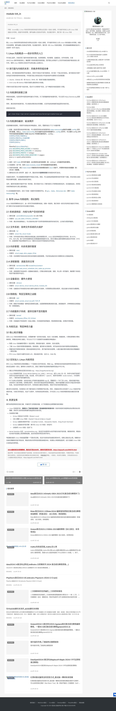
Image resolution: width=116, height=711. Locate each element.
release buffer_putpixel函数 (95, 76)
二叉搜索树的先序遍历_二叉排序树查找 (46, 591)
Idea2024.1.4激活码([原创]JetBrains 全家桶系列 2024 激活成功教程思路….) (37, 564)
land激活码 (90, 214)
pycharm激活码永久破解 (94, 175)
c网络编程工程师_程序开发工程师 (96, 68)
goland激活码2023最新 (93, 224)
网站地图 (81, 702)
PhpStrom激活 (51, 3)
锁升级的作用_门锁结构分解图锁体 (44, 642)
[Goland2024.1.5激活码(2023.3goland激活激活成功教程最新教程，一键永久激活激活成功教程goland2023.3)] (17, 630)
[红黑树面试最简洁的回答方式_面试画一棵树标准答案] (17, 683)
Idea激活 (22, 3)
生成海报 (11, 472)
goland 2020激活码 (92, 221)
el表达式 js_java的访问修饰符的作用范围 (98, 79)
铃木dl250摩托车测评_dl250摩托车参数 (22, 609)
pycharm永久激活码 (92, 181)
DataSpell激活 (61, 702)
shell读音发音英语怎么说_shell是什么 (97, 51)
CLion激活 (52, 702)
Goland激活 (41, 3)
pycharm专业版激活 (92, 178)
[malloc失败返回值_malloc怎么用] (17, 552)
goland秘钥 (90, 240)
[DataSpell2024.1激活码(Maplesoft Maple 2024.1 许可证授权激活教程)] (17, 665)
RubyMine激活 (72, 702)
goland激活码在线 (92, 237)
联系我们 (44, 455)
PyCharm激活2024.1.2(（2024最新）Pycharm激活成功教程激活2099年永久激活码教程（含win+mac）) (98, 117)
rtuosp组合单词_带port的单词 (95, 65)
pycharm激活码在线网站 (94, 184)
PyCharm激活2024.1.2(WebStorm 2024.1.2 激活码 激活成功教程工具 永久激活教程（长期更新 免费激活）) (98, 162)
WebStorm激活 (42, 702)
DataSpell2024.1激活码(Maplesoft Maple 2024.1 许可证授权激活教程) (55, 661)
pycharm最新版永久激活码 (94, 204)
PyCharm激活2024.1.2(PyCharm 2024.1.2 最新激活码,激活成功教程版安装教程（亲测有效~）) (98, 102)
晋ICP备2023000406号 (68, 705)
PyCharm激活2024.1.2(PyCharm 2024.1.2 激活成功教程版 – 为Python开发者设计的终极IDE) (98, 134)
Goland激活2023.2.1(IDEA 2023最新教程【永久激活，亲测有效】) (54, 530)
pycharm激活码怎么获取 (94, 197)
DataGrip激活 (62, 3)
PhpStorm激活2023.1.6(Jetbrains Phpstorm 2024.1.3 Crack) (31, 578)
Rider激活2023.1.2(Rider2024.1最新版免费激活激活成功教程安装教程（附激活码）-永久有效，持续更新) (55, 512)
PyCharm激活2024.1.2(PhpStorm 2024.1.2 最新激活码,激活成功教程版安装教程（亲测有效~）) (98, 141)
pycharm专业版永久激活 (94, 191)
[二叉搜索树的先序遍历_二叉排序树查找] (17, 597)
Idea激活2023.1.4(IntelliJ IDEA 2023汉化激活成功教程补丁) (55, 494)
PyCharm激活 (31, 3)
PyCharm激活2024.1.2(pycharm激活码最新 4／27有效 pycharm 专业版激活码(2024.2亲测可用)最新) (98, 148)
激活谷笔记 (71, 3)
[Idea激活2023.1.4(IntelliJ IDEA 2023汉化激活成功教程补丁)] (17, 499)
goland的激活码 (91, 230)
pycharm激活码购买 (92, 200)
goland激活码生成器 (92, 227)
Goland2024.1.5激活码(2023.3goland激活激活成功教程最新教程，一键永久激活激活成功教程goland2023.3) (55, 625)
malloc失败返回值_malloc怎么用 (43, 547)
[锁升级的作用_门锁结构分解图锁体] (17, 648)
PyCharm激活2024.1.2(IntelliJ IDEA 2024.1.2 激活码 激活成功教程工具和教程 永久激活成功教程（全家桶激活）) (98, 155)
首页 (15, 3)
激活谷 (54, 705)
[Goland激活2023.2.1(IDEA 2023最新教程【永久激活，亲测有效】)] (17, 535)
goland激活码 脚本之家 (93, 234)
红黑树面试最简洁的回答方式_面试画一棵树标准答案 (51, 677)
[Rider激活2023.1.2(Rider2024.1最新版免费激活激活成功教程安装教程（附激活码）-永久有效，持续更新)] (17, 517)
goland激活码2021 (92, 243)
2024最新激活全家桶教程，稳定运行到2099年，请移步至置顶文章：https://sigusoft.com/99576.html (42, 450)
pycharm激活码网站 (92, 194)
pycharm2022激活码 (93, 188)
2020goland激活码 (92, 218)
